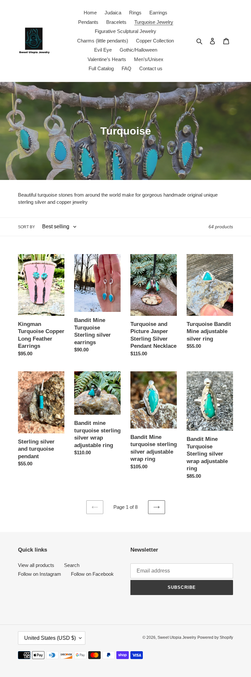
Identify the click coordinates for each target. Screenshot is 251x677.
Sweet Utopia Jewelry (177, 637)
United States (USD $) (50, 638)
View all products (36, 565)
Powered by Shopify (215, 637)
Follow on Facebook (92, 574)
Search (71, 565)
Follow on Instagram (39, 574)
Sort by (26, 227)
